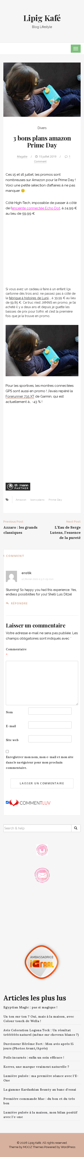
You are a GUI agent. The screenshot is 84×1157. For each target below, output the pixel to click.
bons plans (37, 499)
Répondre (19, 603)
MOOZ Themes (33, 1147)
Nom (9, 712)
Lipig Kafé (42, 17)
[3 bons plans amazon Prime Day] (42, 89)
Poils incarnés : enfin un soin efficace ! (33, 1057)
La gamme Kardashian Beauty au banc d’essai (39, 1090)
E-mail (11, 726)
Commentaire (16, 652)
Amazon (21, 499)
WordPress (68, 1147)
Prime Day (55, 499)
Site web (12, 740)
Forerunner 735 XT (20, 396)
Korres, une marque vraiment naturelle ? (36, 1067)
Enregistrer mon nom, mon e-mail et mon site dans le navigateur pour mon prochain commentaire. (39, 762)
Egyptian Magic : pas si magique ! (30, 1007)
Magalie (22, 156)
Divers (42, 128)
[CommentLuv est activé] (29, 802)
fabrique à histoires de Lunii (29, 298)
